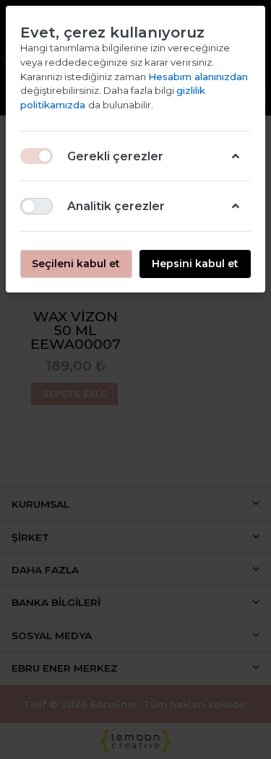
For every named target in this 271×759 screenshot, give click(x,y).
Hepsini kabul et (195, 263)
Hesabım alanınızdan (198, 76)
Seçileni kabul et (76, 263)
